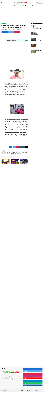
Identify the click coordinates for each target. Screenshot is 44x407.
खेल (25, 5)
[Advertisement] (22, 16)
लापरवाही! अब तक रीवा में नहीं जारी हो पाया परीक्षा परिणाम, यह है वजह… (15, 166)
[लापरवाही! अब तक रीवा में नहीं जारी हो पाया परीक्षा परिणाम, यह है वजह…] (15, 161)
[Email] (2, 47)
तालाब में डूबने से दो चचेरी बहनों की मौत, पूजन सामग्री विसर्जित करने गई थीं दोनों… (39, 51)
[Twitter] (2, 40)
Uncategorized (4, 23)
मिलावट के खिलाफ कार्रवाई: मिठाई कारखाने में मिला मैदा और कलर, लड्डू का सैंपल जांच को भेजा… (39, 45)
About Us (33, 390)
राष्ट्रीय (14, 5)
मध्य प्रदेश (17, 5)
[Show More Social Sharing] (21, 32)
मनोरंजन (23, 5)
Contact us (36, 390)
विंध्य (20, 5)
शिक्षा (32, 5)
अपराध (30, 5)
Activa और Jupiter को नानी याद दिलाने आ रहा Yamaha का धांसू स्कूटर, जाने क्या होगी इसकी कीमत (24, 166)
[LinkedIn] (2, 42)
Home (11, 5)
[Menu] (1, 3)
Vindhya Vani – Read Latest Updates (26, 390)
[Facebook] (2, 38)
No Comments (16, 29)
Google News (39, 2)
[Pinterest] (2, 45)
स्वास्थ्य (28, 5)
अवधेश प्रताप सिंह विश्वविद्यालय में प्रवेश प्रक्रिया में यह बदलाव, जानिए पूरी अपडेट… (5, 166)
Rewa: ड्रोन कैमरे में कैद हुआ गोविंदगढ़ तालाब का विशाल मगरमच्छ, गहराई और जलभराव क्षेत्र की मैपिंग (39, 39)
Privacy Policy (40, 390)
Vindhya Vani (5, 29)
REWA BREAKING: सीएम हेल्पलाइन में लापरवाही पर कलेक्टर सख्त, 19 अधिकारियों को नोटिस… (39, 27)
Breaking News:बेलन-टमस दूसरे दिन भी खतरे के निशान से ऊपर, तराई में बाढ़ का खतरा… (39, 33)
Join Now (26, 40)
